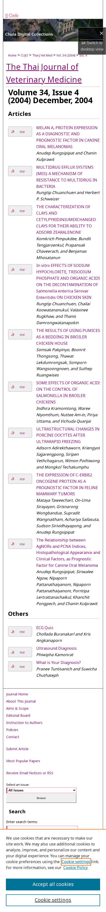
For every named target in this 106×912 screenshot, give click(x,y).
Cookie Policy (75, 868)
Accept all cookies (53, 884)
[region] (53, 870)
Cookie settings (76, 862)
